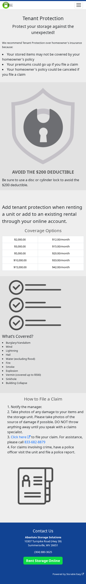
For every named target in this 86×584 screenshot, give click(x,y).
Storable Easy (74, 574)
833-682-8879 (34, 442)
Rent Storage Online (43, 560)
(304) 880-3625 (43, 552)
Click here (19, 437)
